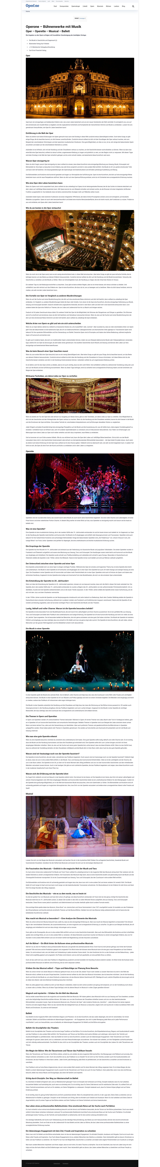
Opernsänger (75, 6)
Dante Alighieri (42, 1)
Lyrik (49, 1)
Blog (123, 6)
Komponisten (64, 6)
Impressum (65, 1163)
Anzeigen (82, 18)
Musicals (100, 6)
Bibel (53, 1)
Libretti (85, 6)
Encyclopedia (59, 1)
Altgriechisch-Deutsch (31, 1)
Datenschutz (57, 1163)
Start (55, 6)
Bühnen (108, 6)
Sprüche (67, 1)
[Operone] (32, 5)
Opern (92, 6)
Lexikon (116, 6)
